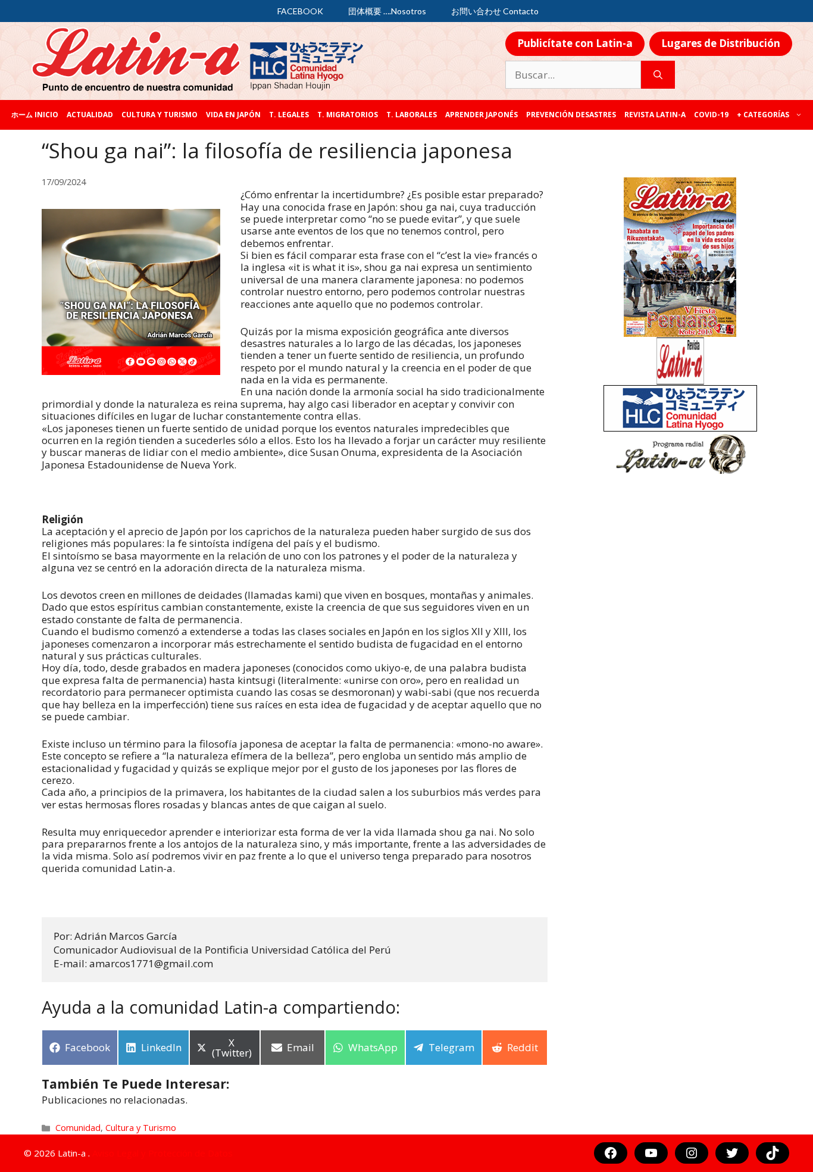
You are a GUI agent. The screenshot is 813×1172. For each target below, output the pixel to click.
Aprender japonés (481, 115)
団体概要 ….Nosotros (387, 11)
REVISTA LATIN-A (655, 115)
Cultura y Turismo (159, 115)
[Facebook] (610, 1153)
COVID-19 (711, 115)
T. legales (289, 115)
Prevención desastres (571, 115)
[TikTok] (772, 1153)
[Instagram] (691, 1153)
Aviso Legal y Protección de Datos (162, 1153)
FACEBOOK (300, 11)
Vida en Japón (233, 115)
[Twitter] (732, 1153)
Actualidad (90, 115)
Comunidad (78, 1127)
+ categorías (763, 115)
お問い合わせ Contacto (495, 11)
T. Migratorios (347, 115)
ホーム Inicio (34, 115)
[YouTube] (651, 1153)
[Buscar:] (573, 75)
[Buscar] (658, 75)
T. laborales (411, 115)
